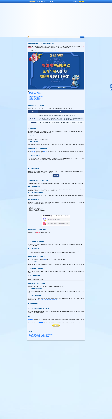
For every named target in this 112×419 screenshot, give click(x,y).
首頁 (38, 1)
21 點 (48, 171)
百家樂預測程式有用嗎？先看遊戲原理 (35, 93)
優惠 (53, 1)
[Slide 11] (58, 35)
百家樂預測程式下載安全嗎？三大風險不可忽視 (36, 95)
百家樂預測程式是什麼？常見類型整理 (35, 92)
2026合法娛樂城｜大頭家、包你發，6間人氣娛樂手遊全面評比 (39, 336)
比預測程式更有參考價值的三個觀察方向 (35, 97)
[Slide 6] (55, 35)
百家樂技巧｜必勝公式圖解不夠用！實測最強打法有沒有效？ (38, 335)
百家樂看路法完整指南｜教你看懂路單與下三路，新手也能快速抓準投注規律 (41, 334)
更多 (82, 36)
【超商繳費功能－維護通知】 (69, 36)
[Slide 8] (56, 35)
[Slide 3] (53, 35)
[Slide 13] (59, 35)
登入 (81, 1)
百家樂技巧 (41, 322)
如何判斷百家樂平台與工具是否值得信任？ (36, 98)
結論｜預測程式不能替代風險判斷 (34, 99)
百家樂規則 (45, 151)
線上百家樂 (56, 175)
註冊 (75, 1)
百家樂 (45, 259)
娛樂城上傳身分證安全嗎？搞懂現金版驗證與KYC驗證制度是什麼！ (47, 299)
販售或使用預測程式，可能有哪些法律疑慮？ (36, 96)
